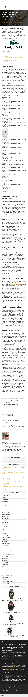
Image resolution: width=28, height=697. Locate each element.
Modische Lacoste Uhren (10, 60)
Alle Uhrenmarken (6, 495)
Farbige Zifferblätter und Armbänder (13, 57)
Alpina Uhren (5, 499)
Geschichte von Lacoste (8, 62)
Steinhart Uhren (6, 571)
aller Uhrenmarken (18, 664)
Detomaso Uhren (6, 514)
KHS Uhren (4, 541)
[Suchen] (26, 8)
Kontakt (3, 686)
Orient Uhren (5, 558)
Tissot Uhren (5, 577)
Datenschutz (5, 688)
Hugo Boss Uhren (6, 529)
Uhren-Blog (9, 669)
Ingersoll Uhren (5, 531)
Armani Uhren (5, 501)
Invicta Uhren (5, 533)
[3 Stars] (3, 420)
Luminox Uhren (5, 548)
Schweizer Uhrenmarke (7, 89)
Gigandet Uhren (5, 524)
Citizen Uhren (5, 510)
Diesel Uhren (5, 516)
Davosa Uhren (5, 512)
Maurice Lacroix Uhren (7, 550)
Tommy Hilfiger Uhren (7, 575)
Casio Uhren (5, 508)
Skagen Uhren (5, 569)
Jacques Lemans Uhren (7, 535)
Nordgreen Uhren (6, 556)
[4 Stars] (4, 420)
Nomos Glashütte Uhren (8, 554)
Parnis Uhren (5, 560)
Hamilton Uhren (5, 527)
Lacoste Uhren (6, 53)
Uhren (8, 652)
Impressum (16, 686)
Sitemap (11, 688)
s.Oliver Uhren (5, 564)
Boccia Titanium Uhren (7, 506)
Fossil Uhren (5, 522)
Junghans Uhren (6, 537)
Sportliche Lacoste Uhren (10, 56)
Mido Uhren (4, 552)
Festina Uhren (5, 518)
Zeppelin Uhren (5, 583)
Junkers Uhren (5, 539)
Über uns (9, 686)
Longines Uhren (6, 545)
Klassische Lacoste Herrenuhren (12, 55)
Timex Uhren (5, 573)
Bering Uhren (5, 503)
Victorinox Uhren (6, 579)
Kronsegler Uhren (6, 543)
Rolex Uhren (5, 562)
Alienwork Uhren (6, 497)
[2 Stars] (2, 420)
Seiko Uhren (5, 566)
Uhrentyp (16, 666)
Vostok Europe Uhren (7, 581)
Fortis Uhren (5, 520)
